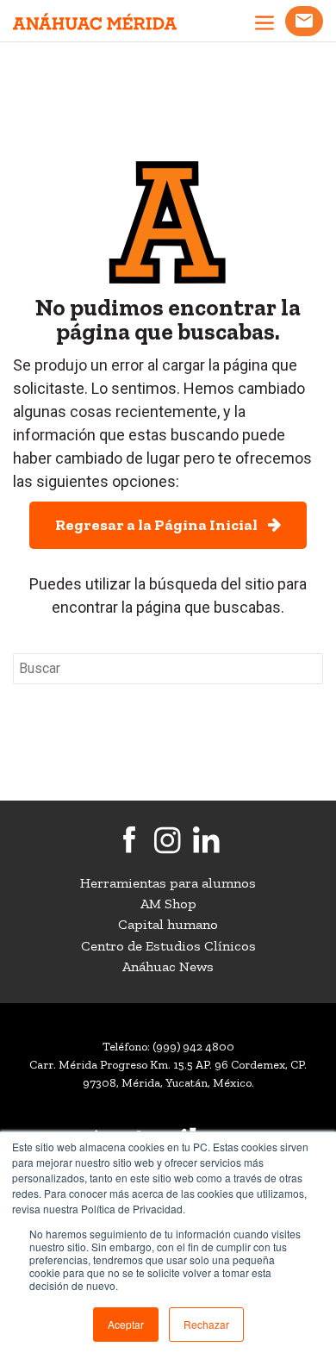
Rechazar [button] (206, 1324)
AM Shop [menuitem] (168, 903)
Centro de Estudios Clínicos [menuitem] (168, 946)
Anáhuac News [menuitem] (168, 966)
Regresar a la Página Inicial (161, 524)
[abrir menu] (264, 25)
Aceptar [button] (126, 1324)
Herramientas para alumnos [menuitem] (168, 883)
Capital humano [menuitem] (168, 924)
